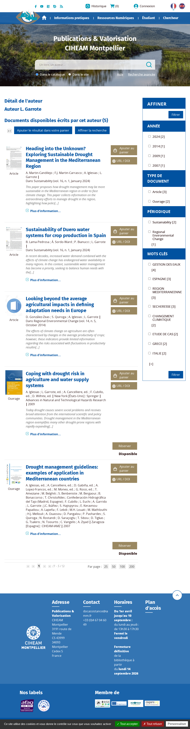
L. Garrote (98, 242)
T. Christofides (55, 497)
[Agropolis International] (135, 703)
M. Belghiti (49, 493)
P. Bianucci (81, 242)
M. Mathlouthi (97, 510)
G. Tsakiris (33, 522)
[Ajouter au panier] (115, 150)
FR (172, 5)
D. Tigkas (97, 518)
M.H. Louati (77, 510)
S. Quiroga (59, 317)
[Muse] (102, 703)
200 (131, 567)
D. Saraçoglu (66, 518)
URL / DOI (123, 161)
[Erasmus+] (119, 703)
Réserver (125, 446)
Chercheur (170, 18)
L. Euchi (85, 502)
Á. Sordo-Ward (62, 242)
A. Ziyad (83, 522)
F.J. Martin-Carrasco (68, 173)
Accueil (44, 17)
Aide (120, 74)
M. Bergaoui (87, 493)
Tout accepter (128, 723)
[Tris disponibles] (9, 131)
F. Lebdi (62, 510)
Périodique (158, 211)
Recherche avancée (141, 74)
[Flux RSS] (61, 6)
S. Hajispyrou (69, 506)
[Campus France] (43, 705)
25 (106, 567)
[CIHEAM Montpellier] (33, 637)
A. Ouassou (53, 514)
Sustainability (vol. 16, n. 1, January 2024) (62, 181)
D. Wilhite (39, 396)
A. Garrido (100, 502)
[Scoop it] (48, 6)
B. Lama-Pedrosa (37, 242)
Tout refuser (154, 723)
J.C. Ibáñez (51, 506)
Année (153, 126)
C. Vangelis (68, 522)
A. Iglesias (91, 173)
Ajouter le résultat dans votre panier (43, 130)
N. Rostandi (47, 518)
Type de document (158, 178)
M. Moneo (61, 489)
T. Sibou (83, 518)
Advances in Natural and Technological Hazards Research (66, 400)
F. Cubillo (96, 392)
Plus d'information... (45, 211)
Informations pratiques (71, 18)
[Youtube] (41, 6)
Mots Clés (157, 253)
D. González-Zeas (38, 317)
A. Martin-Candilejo (39, 173)
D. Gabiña (81, 485)
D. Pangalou (72, 514)
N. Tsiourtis (50, 522)
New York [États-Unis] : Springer (76, 396)
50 (113, 567)
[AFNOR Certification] (27, 705)
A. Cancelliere (73, 392)
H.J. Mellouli (35, 514)
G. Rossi (81, 489)
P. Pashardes (92, 514)
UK (181, 5)
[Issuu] (54, 6)
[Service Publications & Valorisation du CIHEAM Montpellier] (28, 16)
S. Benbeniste (67, 493)
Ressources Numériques (115, 18)
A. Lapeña (48, 510)
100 (122, 567)
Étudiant (148, 18)
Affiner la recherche (92, 130)
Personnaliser (177, 723)
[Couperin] (152, 703)
